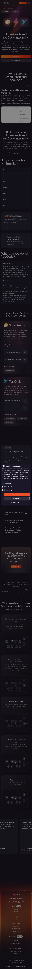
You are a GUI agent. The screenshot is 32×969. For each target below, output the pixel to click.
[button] (16, 502)
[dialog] (16, 484)
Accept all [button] (16, 494)
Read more (11, 480)
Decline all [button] (16, 498)
